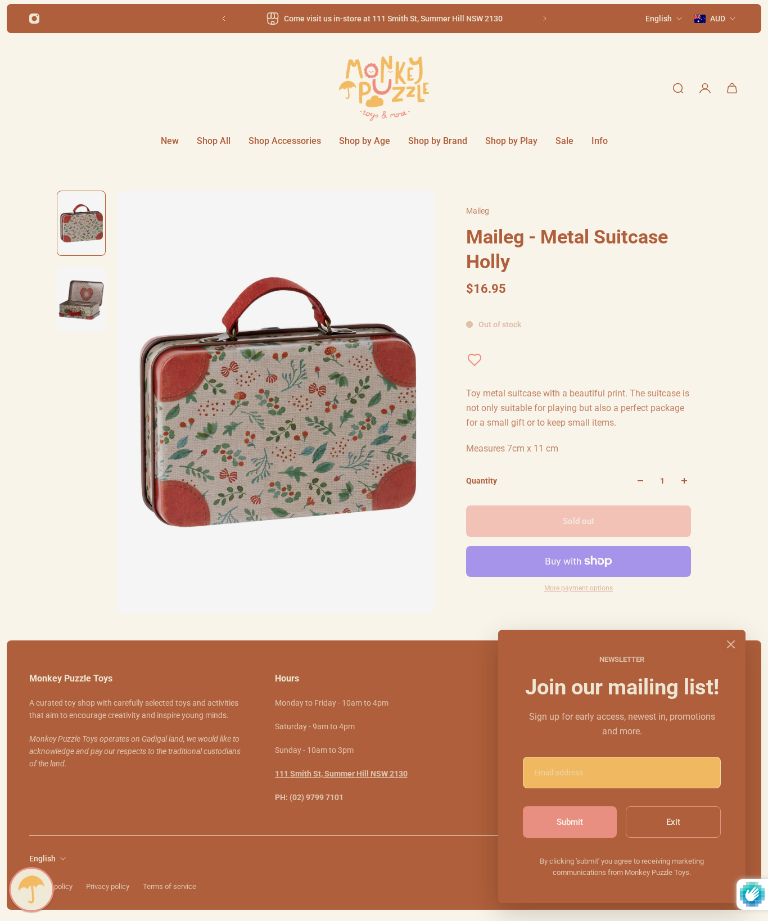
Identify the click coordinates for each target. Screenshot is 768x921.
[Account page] (705, 88)
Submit (570, 822)
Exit (673, 822)
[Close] (731, 644)
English (42, 858)
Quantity (481, 480)
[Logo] (384, 88)
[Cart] (732, 88)
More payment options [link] (578, 588)
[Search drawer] (678, 88)
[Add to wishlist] (474, 359)
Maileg (477, 210)
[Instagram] (34, 18)
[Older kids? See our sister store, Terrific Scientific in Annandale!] (394, 18)
